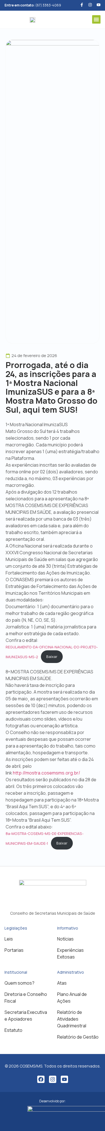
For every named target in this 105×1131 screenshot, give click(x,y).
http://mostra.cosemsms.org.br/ (46, 773)
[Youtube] (99, 5)
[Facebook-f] (82, 5)
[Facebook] (41, 1079)
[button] (96, 19)
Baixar (51, 656)
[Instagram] (52, 1079)
